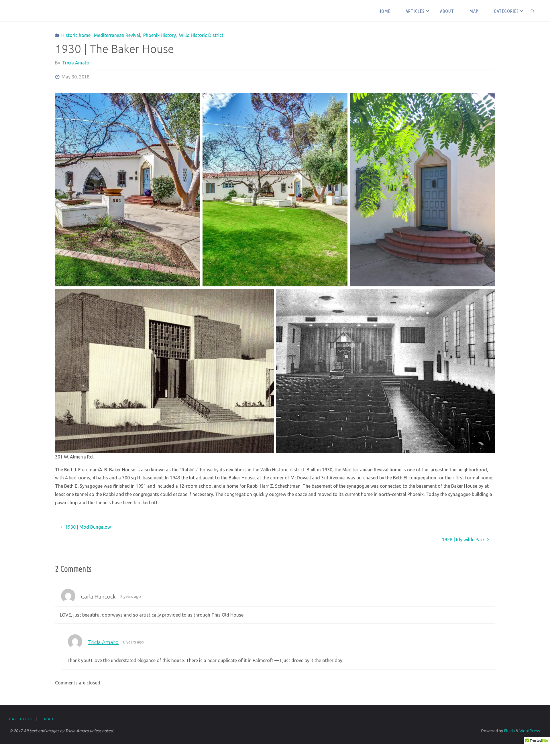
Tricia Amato (103, 642)
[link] (532, 10)
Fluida (509, 731)
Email (48, 719)
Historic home (76, 35)
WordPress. (530, 731)
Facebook (21, 719)
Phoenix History (159, 35)
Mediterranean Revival (117, 35)
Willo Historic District (201, 35)
